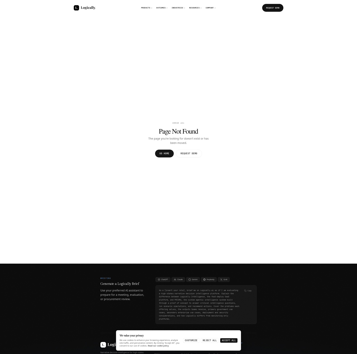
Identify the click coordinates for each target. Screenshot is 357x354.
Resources (194, 8)
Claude (180, 279)
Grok (225, 279)
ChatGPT (164, 279)
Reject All (210, 340)
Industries (177, 8)
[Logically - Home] (84, 8)
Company (210, 8)
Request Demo (189, 153)
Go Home (164, 153)
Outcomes (161, 8)
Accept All (229, 340)
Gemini (194, 279)
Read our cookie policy (158, 345)
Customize (191, 340)
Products (145, 8)
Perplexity (210, 279)
